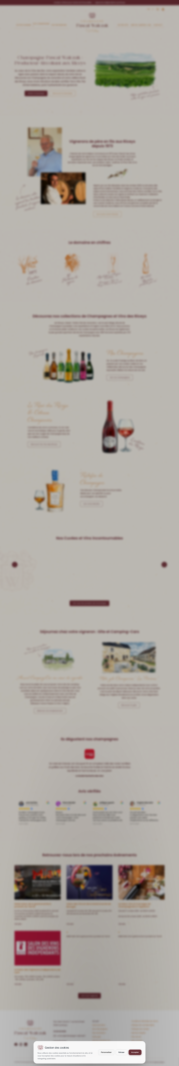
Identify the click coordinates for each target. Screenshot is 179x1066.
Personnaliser (106, 1052)
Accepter (135, 1052)
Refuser (121, 1052)
